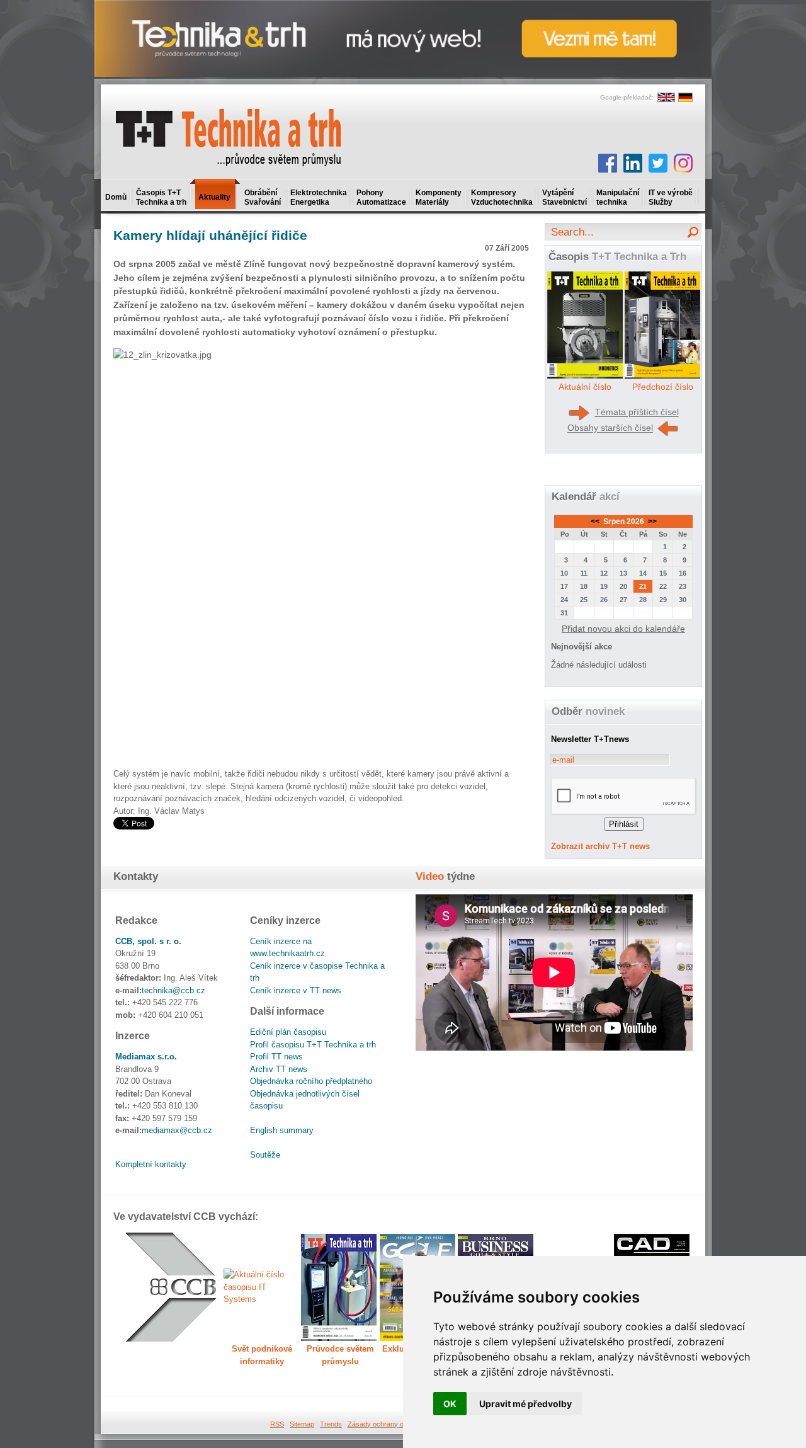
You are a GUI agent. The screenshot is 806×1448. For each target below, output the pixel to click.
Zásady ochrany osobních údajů (397, 1424)
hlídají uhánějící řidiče (210, 235)
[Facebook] (607, 163)
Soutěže (265, 1155)
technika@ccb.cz (173, 990)
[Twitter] (658, 163)
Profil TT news (276, 1056)
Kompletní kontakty (150, 1164)
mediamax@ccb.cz (177, 1130)
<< (596, 521)
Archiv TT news (278, 1069)
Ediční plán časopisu (288, 1032)
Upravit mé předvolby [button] (525, 1403)
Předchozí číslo (662, 387)
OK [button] (450, 1403)
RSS (277, 1424)
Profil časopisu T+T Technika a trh (313, 1044)
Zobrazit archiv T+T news (600, 846)
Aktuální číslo (585, 387)
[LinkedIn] (632, 163)
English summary (282, 1130)
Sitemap (302, 1424)
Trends (331, 1424)
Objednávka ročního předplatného (311, 1081)
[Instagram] (683, 163)
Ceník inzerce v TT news (295, 990)
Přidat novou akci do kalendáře (623, 629)
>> (651, 521)
